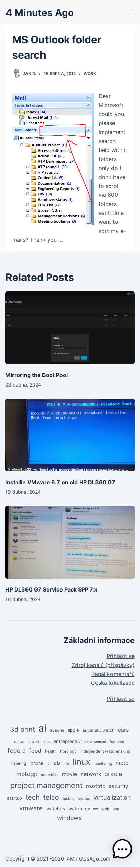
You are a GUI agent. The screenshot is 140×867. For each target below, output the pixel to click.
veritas (84, 798)
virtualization (112, 797)
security (118, 786)
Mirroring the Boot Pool (36, 375)
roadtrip (95, 786)
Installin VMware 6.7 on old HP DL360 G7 (60, 482)
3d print (22, 729)
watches (55, 808)
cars (123, 730)
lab (56, 763)
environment (95, 742)
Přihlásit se (121, 655)
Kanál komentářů (113, 674)
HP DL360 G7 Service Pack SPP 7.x (51, 589)
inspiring (18, 763)
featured (117, 742)
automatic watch (99, 730)
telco (51, 797)
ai (42, 728)
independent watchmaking (105, 751)
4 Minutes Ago (40, 12)
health (51, 751)
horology (68, 751)
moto (122, 763)
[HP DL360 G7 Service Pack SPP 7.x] (69, 542)
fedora (17, 750)
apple (73, 730)
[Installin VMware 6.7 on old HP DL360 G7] (69, 435)
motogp (27, 773)
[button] (122, 849)
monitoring (103, 763)
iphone (36, 763)
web (105, 809)
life (66, 763)
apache (57, 730)
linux (81, 762)
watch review (83, 808)
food (35, 750)
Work (90, 73)
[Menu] (131, 12)
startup (14, 798)
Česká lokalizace (113, 682)
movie (69, 774)
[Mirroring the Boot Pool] (69, 327)
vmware (31, 808)
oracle (113, 773)
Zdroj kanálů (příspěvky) (103, 665)
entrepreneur (67, 741)
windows (69, 817)
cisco (19, 741)
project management (46, 785)
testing (69, 798)
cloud (33, 741)
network (91, 774)
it (48, 763)
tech (32, 797)
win (116, 809)
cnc (46, 741)
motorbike (49, 775)
